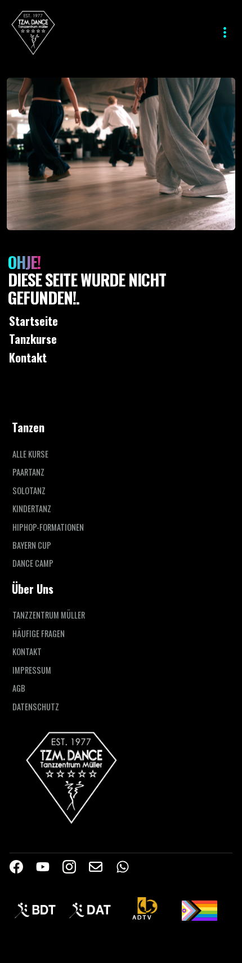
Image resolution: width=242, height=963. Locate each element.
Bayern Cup (31, 545)
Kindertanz (31, 509)
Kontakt (27, 652)
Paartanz (28, 472)
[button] (221, 32)
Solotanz (29, 491)
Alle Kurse (30, 454)
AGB (18, 688)
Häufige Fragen (38, 634)
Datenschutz (35, 707)
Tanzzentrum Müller (48, 615)
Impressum (31, 670)
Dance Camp (32, 563)
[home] (33, 32)
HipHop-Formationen (48, 527)
